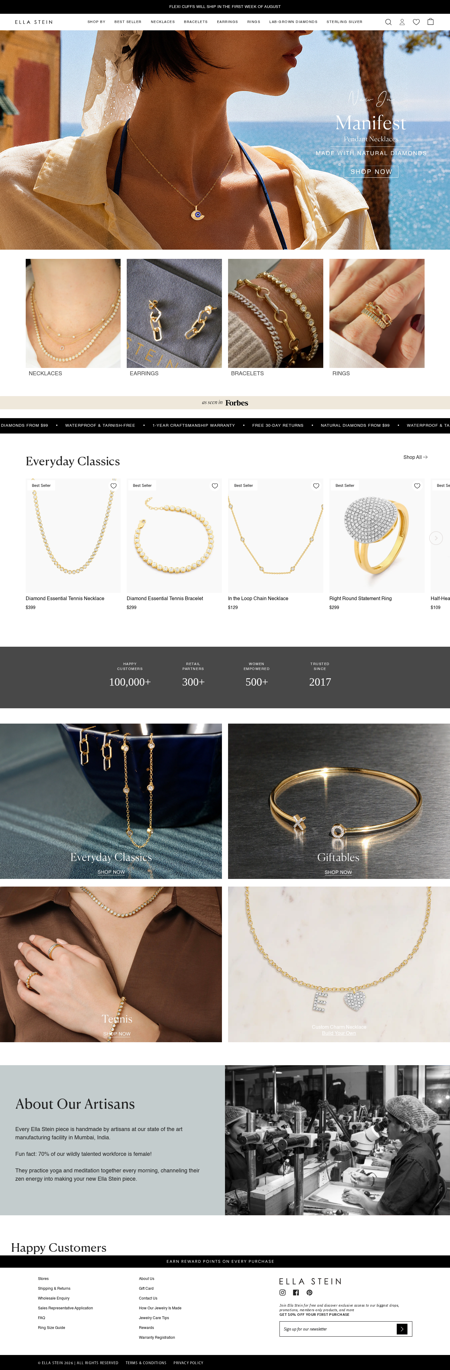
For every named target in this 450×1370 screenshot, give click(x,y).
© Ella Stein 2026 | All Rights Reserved (78, 1363)
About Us (146, 1279)
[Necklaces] (73, 321)
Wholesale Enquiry (53, 1298)
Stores (43, 1279)
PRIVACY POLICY (188, 1363)
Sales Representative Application (65, 1308)
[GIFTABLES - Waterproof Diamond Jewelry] (339, 801)
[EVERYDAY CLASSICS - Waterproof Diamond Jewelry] (111, 801)
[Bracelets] (275, 321)
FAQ (41, 1318)
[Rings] (377, 321)
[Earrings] (174, 321)
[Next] (436, 538)
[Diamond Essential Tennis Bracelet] (174, 536)
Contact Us (148, 1298)
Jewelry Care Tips (154, 1318)
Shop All (413, 458)
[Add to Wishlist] (113, 485)
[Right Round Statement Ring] (377, 536)
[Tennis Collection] (111, 964)
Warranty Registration (157, 1338)
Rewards (146, 1328)
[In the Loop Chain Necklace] (275, 536)
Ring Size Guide (51, 1328)
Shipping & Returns (54, 1289)
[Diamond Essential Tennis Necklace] (73, 536)
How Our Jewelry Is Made (160, 1308)
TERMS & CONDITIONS (146, 1363)
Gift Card (146, 1289)
